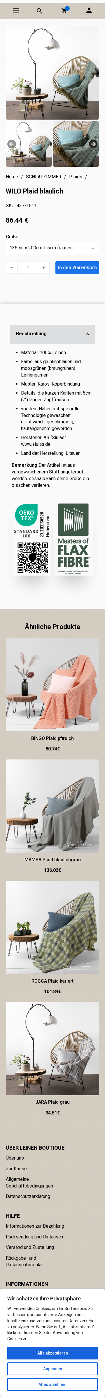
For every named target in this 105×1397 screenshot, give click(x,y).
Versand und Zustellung (30, 1247)
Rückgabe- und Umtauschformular (24, 1261)
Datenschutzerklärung (28, 1196)
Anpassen (52, 1368)
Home (12, 177)
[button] (64, 11)
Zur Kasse (16, 1168)
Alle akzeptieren (52, 1353)
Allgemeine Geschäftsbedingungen (29, 1182)
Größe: (12, 236)
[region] (52, 1343)
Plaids (75, 177)
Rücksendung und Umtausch (34, 1237)
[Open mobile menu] (16, 10)
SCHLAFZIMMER (43, 177)
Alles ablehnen (52, 1384)
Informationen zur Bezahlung (35, 1226)
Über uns (15, 1158)
